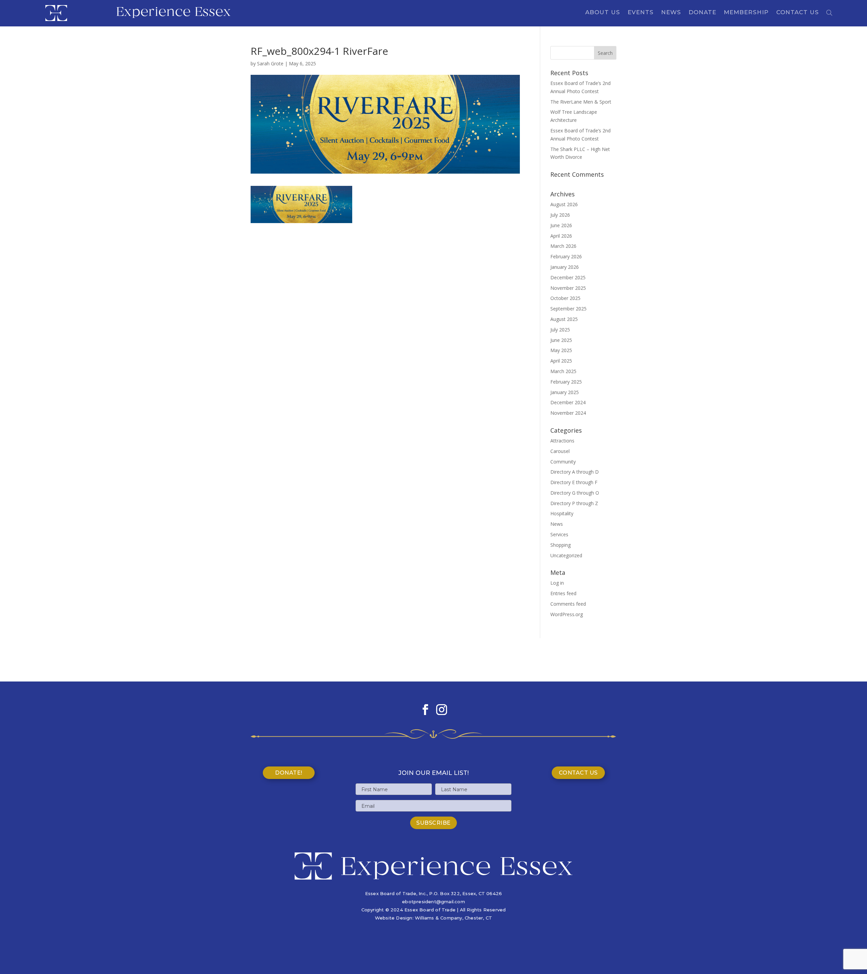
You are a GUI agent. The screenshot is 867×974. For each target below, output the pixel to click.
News (671, 13)
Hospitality (561, 513)
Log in (557, 583)
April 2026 (561, 236)
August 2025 (564, 319)
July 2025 (560, 329)
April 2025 (561, 361)
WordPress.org (566, 614)
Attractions (562, 440)
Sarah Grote (270, 63)
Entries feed (563, 593)
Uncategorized (566, 555)
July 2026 (560, 215)
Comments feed (568, 604)
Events (641, 13)
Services (559, 534)
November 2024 (568, 413)
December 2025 (568, 277)
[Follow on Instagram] (441, 709)
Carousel (560, 451)
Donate (702, 13)
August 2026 (564, 204)
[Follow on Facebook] (425, 709)
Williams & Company (438, 918)
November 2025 (568, 288)
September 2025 (568, 308)
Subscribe (433, 823)
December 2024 (568, 402)
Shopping (560, 545)
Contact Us (797, 13)
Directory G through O (574, 493)
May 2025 (561, 350)
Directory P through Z (574, 503)
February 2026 (566, 256)
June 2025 (561, 340)
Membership (746, 13)
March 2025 (563, 371)
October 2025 (565, 298)
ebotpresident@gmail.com (433, 901)
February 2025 (566, 381)
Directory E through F (573, 482)
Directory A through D (574, 472)
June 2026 (561, 225)
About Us (602, 13)
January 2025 (564, 392)
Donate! (288, 773)
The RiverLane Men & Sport (580, 102)
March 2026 (563, 246)
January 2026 (564, 267)
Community (563, 461)
